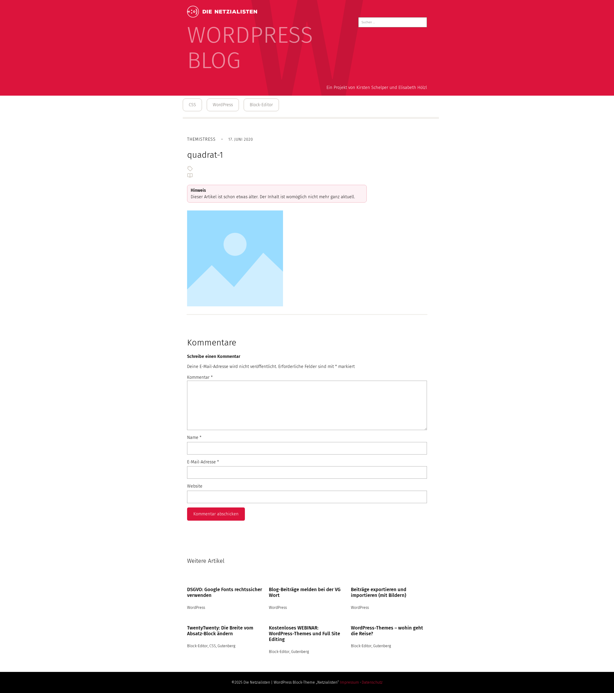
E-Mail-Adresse (203, 462)
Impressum (349, 682)
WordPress (223, 104)
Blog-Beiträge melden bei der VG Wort (305, 592)
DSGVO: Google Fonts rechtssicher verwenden (224, 592)
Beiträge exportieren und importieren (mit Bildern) (378, 592)
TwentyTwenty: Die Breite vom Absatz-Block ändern (220, 630)
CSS (192, 104)
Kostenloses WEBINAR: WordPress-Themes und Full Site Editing (304, 633)
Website (194, 486)
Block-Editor (261, 104)
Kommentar (200, 377)
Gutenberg (226, 646)
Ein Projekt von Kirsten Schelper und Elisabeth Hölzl (376, 87)
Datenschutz (372, 682)
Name (194, 437)
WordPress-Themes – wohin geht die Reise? (387, 630)
